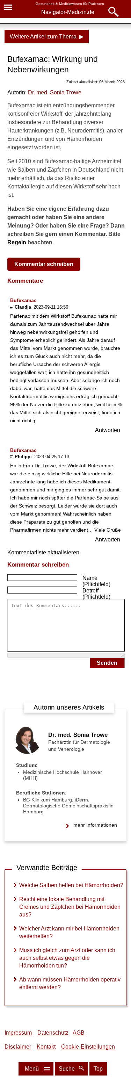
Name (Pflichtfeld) (96, 581)
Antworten (107, 430)
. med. (54, 92)
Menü (32, 1069)
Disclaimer (18, 1047)
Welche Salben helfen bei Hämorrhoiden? (71, 885)
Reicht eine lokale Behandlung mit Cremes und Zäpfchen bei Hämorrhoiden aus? (70, 907)
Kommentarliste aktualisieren (43, 552)
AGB (79, 1033)
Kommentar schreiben (43, 264)
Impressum (18, 1033)
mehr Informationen (95, 825)
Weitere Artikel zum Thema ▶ (46, 36)
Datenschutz (52, 1033)
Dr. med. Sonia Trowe (78, 735)
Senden (107, 663)
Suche (67, 1069)
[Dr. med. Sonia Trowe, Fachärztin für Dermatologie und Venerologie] (27, 752)
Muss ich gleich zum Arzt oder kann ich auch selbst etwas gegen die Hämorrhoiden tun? (67, 958)
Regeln (16, 242)
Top (98, 1069)
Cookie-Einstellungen (88, 1047)
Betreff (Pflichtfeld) (96, 594)
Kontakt (46, 1047)
